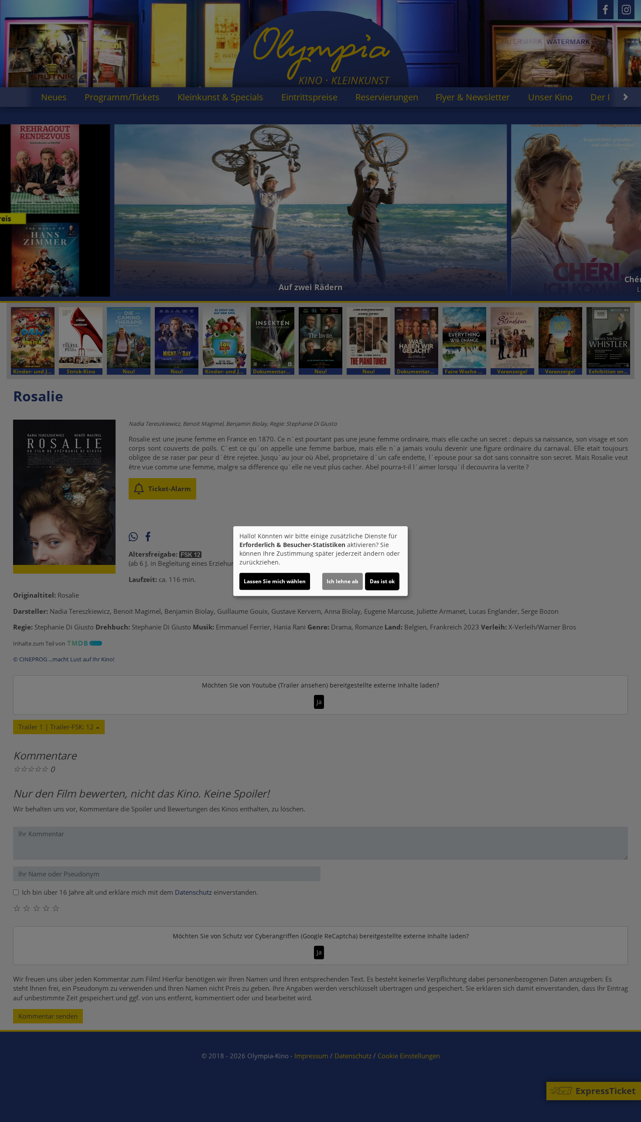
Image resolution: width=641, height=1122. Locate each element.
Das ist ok (382, 581)
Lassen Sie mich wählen (275, 581)
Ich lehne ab (342, 581)
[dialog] (320, 561)
